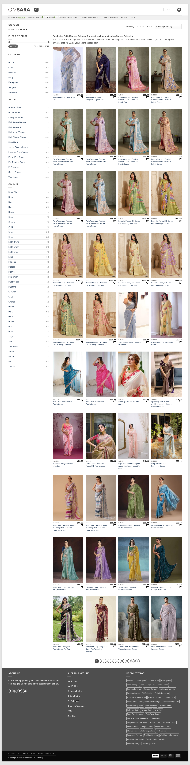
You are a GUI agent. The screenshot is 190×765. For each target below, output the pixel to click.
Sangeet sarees (147, 727)
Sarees (51, 18)
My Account (72, 681)
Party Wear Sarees (153, 714)
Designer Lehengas (134, 689)
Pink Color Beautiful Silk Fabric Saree (95, 403)
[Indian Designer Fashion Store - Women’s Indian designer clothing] (19, 10)
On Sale (71, 701)
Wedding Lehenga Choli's (155, 739)
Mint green (13, 277)
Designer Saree (15, 117)
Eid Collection (147, 693)
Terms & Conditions (46, 754)
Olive (10, 297)
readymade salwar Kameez (137, 722)
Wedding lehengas (134, 743)
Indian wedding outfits (170, 702)
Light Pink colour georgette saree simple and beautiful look (129, 465)
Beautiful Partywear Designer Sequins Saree (95, 98)
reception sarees (169, 722)
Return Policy (73, 696)
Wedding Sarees (149, 743)
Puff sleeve (13, 167)
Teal (10, 341)
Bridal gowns (166, 681)
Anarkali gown (140, 681)
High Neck (13, 142)
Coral (10, 217)
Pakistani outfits (165, 706)
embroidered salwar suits (136, 697)
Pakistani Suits (133, 710)
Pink (10, 312)
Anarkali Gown (15, 107)
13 (127, 661)
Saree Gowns (14, 172)
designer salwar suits (167, 689)
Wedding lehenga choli (135, 739)
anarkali (130, 681)
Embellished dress (162, 693)
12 (122, 661)
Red (10, 326)
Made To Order (151, 706)
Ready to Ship (74, 706)
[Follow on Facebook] (11, 691)
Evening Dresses (154, 697)
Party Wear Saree (16, 157)
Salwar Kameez (35, 18)
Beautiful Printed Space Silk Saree (64, 98)
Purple (11, 322)
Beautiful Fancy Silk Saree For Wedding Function (129, 222)
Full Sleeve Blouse (17, 122)
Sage (10, 337)
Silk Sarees (161, 731)
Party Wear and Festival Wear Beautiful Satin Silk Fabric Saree (128, 99)
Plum (10, 317)
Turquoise (13, 346)
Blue (10, 207)
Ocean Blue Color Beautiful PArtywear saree (162, 526)
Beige (11, 197)
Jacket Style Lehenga (18, 147)
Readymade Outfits (91, 18)
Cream (11, 222)
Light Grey (13, 252)
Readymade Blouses (69, 18)
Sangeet (12, 87)
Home (11, 29)
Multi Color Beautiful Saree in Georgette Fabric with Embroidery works (63, 527)
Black (11, 202)
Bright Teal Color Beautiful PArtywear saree (63, 588)
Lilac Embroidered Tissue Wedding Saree (161, 648)
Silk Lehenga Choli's (147, 731)
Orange (11, 302)
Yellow (11, 366)
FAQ (69, 711)
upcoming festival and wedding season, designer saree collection (162, 404)
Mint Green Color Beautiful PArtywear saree (129, 526)
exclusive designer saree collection (63, 464)
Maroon (11, 267)
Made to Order (111, 18)
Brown (11, 212)
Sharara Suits (132, 731)
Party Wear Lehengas (135, 714)
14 (132, 661)
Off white (12, 292)
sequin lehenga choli (162, 727)
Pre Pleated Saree (16, 162)
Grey (10, 237)
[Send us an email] (25, 691)
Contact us (13, 754)
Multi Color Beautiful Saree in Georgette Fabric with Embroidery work (96, 527)
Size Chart (72, 716)
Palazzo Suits (146, 710)
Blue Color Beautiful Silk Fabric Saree (62, 403)
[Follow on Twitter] (20, 691)
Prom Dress (155, 718)
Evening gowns (169, 697)
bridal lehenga (132, 685)
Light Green (13, 247)
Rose (10, 332)
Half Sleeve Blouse (17, 137)
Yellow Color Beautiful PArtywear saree (127, 588)
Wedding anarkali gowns (169, 735)
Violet (11, 351)
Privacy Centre (28, 754)
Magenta (12, 262)
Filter (13, 46)
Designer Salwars (150, 689)
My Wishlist (72, 686)
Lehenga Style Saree (18, 152)
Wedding (12, 92)
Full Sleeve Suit (15, 127)
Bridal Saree (14, 112)
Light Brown (13, 242)
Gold (10, 227)
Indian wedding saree (135, 706)
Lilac (10, 257)
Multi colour (13, 282)
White (11, 356)
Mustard (12, 287)
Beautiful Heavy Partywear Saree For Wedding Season (96, 649)
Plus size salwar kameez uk (137, 718)
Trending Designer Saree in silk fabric (129, 343)
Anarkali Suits (153, 681)
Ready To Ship (128, 18)
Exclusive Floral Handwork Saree (162, 343)
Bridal (11, 62)
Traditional (13, 177)
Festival (12, 72)
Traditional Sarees (151, 735)
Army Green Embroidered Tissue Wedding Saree (128, 648)
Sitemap (40, 758)
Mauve (11, 272)
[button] (36, 10)
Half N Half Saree (16, 132)
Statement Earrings (134, 735)
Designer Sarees (133, 693)
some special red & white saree (128, 403)
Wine (10, 361)
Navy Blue (13, 192)
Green (11, 232)
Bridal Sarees (163, 685)
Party (10, 77)
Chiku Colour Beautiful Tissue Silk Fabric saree (95, 464)
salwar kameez (132, 727)
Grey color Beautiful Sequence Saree (159, 464)
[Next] (137, 661)
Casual (11, 67)
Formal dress (132, 702)
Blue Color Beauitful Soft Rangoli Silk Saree (161, 588)
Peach (11, 307)
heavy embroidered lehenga (149, 702)
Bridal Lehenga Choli (147, 685)
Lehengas (13, 18)
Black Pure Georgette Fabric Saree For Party (62, 648)
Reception (13, 82)
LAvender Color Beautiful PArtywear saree (96, 588)
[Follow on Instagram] (15, 691)
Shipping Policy (74, 691)
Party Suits (158, 710)
